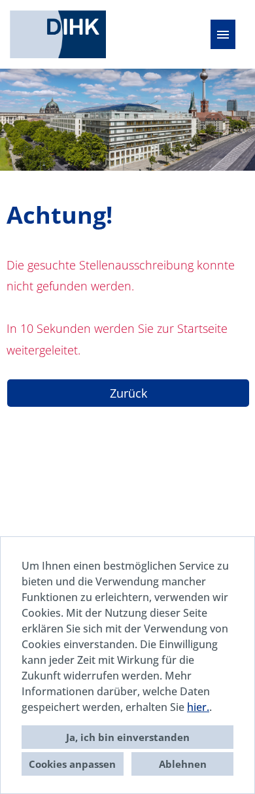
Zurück (128, 393)
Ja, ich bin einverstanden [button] (128, 737)
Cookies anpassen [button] (72, 763)
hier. (198, 707)
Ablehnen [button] (183, 763)
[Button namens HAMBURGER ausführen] (223, 34)
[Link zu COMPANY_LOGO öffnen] (58, 34)
